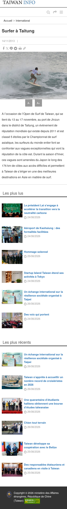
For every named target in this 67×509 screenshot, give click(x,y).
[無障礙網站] (32, 500)
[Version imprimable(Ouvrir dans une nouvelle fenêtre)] (20, 48)
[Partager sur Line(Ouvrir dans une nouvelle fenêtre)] (11, 48)
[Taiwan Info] (21, 3)
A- (29, 103)
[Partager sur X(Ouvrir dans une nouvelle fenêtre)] (7, 48)
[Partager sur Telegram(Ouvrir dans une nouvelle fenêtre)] (15, 48)
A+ (38, 103)
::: (4, 2)
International (23, 20)
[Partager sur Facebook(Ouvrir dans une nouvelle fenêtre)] (3, 48)
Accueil (8, 20)
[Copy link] (24, 48)
